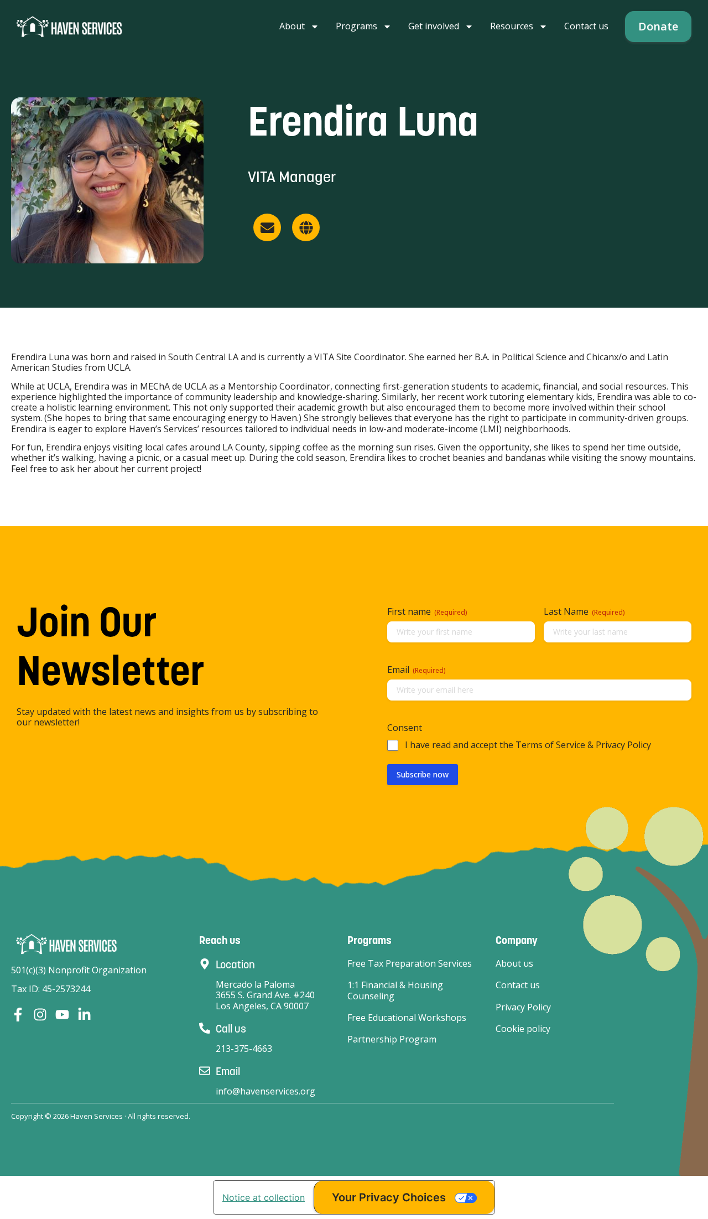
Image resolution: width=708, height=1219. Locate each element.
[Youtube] (62, 1014)
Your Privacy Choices (389, 1197)
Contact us (586, 26)
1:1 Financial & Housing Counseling (395, 990)
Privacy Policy (523, 1007)
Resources (511, 26)
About (292, 26)
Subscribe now (423, 774)
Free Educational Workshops (406, 1018)
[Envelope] (267, 227)
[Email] (204, 1070)
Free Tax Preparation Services (409, 963)
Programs (356, 26)
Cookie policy (523, 1029)
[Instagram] (40, 1014)
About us (514, 963)
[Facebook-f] (18, 1014)
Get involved (433, 26)
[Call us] (204, 1028)
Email (228, 1071)
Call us (231, 1029)
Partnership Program (391, 1039)
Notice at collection (263, 1197)
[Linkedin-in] (84, 1014)
